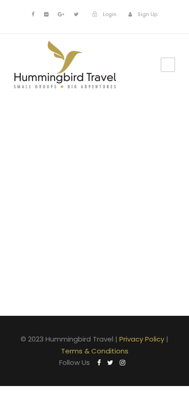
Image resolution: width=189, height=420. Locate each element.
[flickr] (46, 14)
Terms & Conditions (94, 351)
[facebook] (33, 14)
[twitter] (76, 14)
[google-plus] (61, 14)
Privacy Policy (141, 339)
